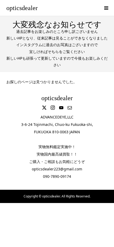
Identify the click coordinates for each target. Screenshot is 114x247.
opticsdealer (22, 8)
